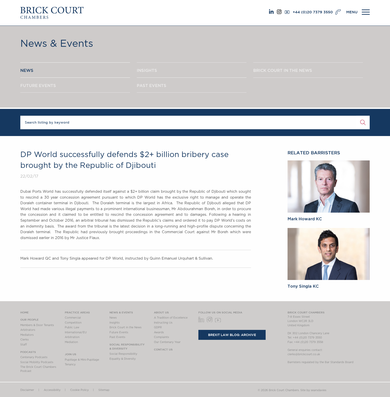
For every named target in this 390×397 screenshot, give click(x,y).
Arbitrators (27, 330)
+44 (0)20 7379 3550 (313, 12)
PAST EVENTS (151, 85)
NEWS (26, 70)
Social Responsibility (123, 353)
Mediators (27, 335)
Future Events (118, 332)
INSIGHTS (147, 70)
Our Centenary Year (167, 342)
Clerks (24, 339)
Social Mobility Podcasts (36, 362)
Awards (159, 332)
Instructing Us (163, 322)
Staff (23, 344)
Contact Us (163, 349)
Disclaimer (27, 390)
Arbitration (72, 337)
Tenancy (70, 364)
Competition (73, 322)
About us (161, 312)
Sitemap (103, 390)
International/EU (76, 332)
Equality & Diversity (122, 358)
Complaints (161, 337)
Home (24, 312)
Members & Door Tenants (37, 325)
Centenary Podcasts (33, 357)
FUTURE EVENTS (38, 85)
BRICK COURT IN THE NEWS (282, 70)
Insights (114, 322)
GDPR (158, 327)
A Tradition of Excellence (171, 317)
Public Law (72, 327)
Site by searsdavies (313, 390)
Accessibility (52, 390)
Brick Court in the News (125, 327)
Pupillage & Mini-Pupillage (82, 359)
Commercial (73, 317)
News (113, 317)
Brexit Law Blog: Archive (232, 335)
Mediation (71, 342)
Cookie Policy (79, 390)
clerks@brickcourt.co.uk (304, 354)
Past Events (117, 337)
